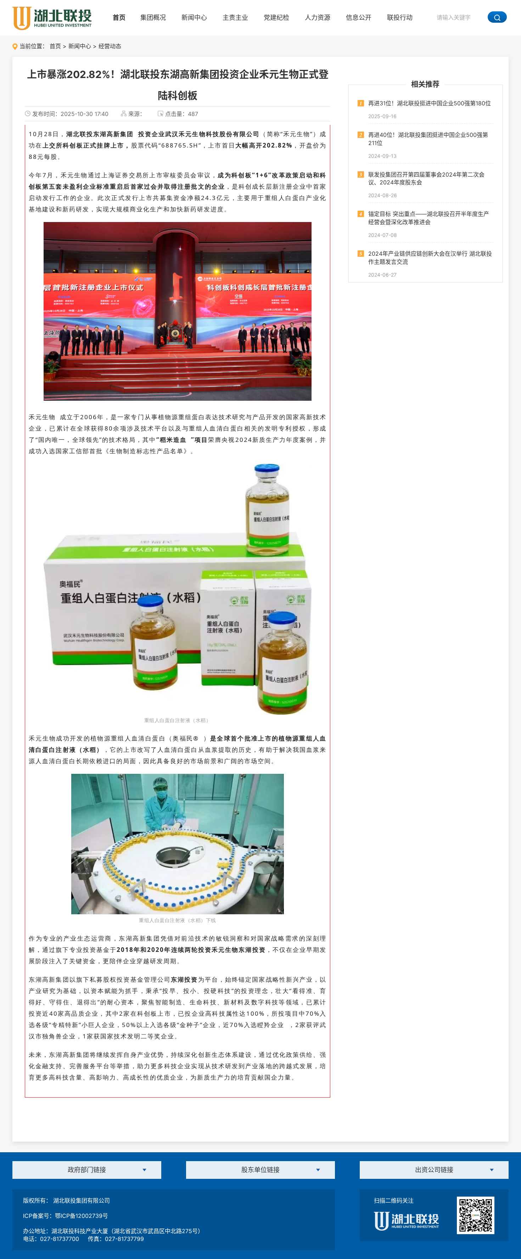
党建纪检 (276, 17)
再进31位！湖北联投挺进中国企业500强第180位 (429, 103)
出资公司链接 (434, 1170)
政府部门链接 (87, 1170)
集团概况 (153, 17)
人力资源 (317, 17)
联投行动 (400, 17)
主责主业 (235, 17)
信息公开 (358, 17)
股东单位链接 (260, 1170)
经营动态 (110, 46)
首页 (119, 17)
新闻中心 (194, 17)
